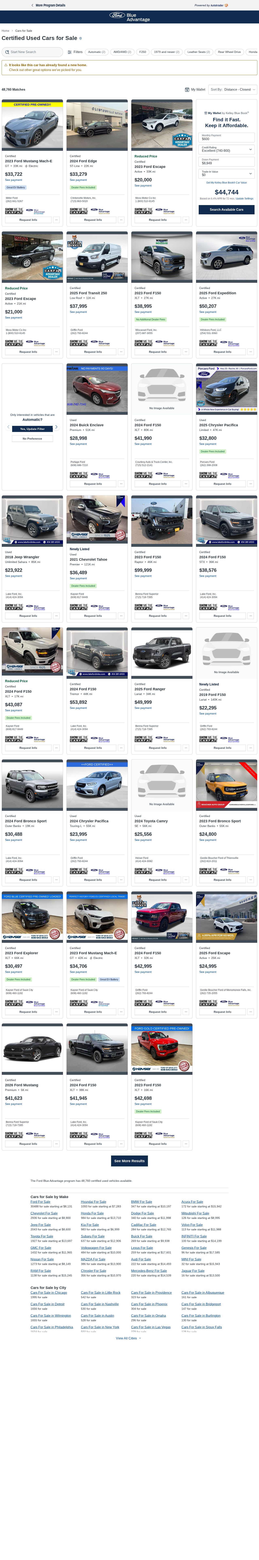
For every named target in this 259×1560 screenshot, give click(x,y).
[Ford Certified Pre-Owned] (35, 211)
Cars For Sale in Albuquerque (203, 1292)
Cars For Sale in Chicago (49, 1292)
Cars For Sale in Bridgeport (201, 1304)
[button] (14, 211)
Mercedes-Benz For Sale (149, 1271)
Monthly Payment (211, 135)
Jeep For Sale (41, 1225)
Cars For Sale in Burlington (201, 1315)
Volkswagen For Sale (96, 1248)
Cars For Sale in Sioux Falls (202, 1327)
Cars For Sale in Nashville (100, 1304)
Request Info (28, 219)
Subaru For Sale (93, 1236)
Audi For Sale (141, 1259)
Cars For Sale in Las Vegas (151, 1327)
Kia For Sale (90, 1225)
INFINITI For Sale (194, 1236)
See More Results (129, 1161)
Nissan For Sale (42, 1259)
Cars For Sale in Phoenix (149, 1304)
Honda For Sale (92, 1213)
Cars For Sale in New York (100, 1327)
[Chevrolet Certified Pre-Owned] (100, 607)
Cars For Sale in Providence (151, 1292)
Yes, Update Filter (32, 429)
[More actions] (56, 220)
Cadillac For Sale (143, 1225)
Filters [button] (78, 52)
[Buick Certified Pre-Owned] (100, 475)
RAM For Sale (41, 1271)
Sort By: (216, 89)
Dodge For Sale (142, 1213)
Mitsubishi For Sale (195, 1213)
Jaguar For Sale (193, 1271)
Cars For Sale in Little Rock (100, 1292)
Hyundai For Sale (93, 1202)
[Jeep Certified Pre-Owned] (35, 607)
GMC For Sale (41, 1248)
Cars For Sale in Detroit (47, 1304)
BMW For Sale (141, 1202)
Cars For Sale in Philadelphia (52, 1327)
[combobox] (32, 52)
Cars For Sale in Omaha (148, 1315)
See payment (13, 179)
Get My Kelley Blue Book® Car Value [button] (226, 182)
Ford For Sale (40, 1202)
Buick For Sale (141, 1236)
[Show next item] (56, 427)
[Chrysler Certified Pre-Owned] (229, 475)
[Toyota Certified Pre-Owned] (164, 871)
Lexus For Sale (142, 1248)
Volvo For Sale (192, 1225)
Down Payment (210, 159)
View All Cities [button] (126, 1338)
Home (5, 30)
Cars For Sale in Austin (97, 1315)
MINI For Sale (191, 1259)
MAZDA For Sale (93, 1259)
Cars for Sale (23, 30)
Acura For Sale (192, 1202)
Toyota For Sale (42, 1236)
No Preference (32, 438)
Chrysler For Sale (93, 1271)
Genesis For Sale (194, 1248)
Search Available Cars (226, 209)
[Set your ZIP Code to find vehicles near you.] (81, 38)
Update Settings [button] (244, 198)
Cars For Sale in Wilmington (51, 1315)
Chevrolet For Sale (44, 1213)
